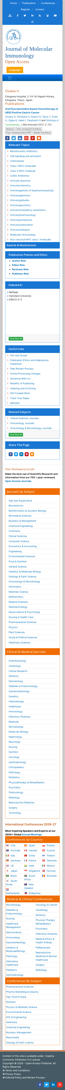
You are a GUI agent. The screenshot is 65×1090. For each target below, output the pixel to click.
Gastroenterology (16, 942)
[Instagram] (59, 1084)
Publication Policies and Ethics (28, 255)
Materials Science (18, 591)
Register (25, 9)
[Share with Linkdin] (21, 454)
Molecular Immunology (23, 234)
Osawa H (10, 116)
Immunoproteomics (21, 219)
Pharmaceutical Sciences (22, 622)
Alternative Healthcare (12, 963)
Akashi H (36, 116)
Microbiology (16, 726)
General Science (17, 566)
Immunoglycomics (20, 205)
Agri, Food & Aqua (16, 996)
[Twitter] (46, 1084)
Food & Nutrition (18, 561)
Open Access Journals (18, 481)
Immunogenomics (20, 195)
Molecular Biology (18, 731)
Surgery (13, 807)
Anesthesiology (17, 660)
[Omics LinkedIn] (32, 15)
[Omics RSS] (40, 15)
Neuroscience (13, 932)
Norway (51, 870)
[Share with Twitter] (16, 454)
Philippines (34, 893)
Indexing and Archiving (23, 388)
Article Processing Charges (25, 373)
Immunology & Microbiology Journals (31, 428)
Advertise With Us (20, 378)
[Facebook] (39, 1084)
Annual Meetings (32, 834)
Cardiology (15, 665)
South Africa (29, 877)
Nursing (13, 747)
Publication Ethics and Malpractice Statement (29, 362)
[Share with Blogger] (32, 454)
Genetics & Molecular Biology (25, 571)
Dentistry (14, 676)
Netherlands (13, 893)
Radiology (14, 797)
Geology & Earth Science (22, 576)
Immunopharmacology (23, 215)
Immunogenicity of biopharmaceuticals (32, 190)
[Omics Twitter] (25, 15)
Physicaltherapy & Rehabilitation (26, 782)
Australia (15, 850)
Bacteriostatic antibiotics (24, 151)
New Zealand (29, 886)
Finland (50, 855)
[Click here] (10, 15)
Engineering (15, 551)
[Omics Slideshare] (47, 15)
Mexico (50, 865)
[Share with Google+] (26, 138)
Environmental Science (18, 1012)
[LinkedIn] (53, 1084)
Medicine (14, 721)
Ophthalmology (17, 762)
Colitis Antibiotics (20, 175)
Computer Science (19, 541)
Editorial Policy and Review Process (25, 1077)
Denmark (51, 860)
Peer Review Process (22, 368)
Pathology (14, 772)
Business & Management (22, 520)
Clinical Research (18, 671)
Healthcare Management (13, 925)
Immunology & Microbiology (24, 581)
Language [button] (14, 69)
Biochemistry (16, 505)
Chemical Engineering (21, 526)
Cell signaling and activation (25, 156)
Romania (51, 875)
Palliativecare (43, 947)
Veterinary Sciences (19, 642)
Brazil (13, 875)
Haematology (16, 701)
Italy (12, 855)
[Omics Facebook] (17, 15)
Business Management (18, 1032)
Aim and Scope (18, 355)
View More (15, 338)
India (31, 865)
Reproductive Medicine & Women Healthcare (46, 956)
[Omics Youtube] (55, 15)
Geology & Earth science (20, 1042)
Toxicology (15, 812)
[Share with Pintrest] (27, 454)
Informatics (15, 586)
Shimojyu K (52, 120)
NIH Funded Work (20, 393)
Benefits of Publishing (22, 383)
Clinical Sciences (18, 536)
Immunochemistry (20, 185)
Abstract (10, 129)
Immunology (16, 711)
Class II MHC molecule (22, 170)
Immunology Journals (22, 423)
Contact (39, 9)
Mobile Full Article (42, 132)
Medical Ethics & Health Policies (45, 940)
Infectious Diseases (19, 716)
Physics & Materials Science (21, 1007)
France (32, 860)
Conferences (48, 3)
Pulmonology (16, 792)
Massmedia (12, 1037)
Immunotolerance (20, 229)
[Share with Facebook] (11, 454)
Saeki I (22, 120)
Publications (29, 3)
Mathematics (16, 596)
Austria (50, 850)
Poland (50, 845)
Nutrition (13, 751)
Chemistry (14, 530)
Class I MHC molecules (23, 165)
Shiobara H (23, 116)
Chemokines (17, 160)
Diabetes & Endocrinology (23, 686)
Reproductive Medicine (21, 802)
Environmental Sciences (22, 556)
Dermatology (16, 681)
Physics (13, 627)
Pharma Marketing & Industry (22, 991)
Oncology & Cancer (46, 904)
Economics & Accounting (23, 546)
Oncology (14, 757)
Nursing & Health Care (21, 617)
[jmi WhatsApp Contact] (32, 22)
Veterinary (11, 1022)
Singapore (34, 870)
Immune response (20, 180)
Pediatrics (14, 777)
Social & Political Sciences (23, 637)
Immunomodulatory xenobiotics (28, 210)
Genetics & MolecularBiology (15, 949)
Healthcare (15, 706)
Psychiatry (14, 787)
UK (12, 865)
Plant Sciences (17, 632)
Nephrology (15, 736)
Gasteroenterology (19, 691)
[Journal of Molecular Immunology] (13, 36)
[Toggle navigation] (9, 77)
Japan (13, 870)
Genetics (13, 696)
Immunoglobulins (19, 200)
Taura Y (46, 116)
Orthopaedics (16, 767)
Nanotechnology (18, 606)
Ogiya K (12, 120)
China (31, 855)
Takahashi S (34, 120)
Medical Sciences (18, 601)
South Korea (11, 882)
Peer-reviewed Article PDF (18, 132)
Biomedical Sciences (20, 515)
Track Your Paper (19, 398)
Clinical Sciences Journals (24, 418)
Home (13, 3)
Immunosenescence (21, 224)
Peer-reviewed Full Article (29, 129)
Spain (31, 845)
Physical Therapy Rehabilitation (45, 922)
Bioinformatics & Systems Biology (27, 510)
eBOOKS (15, 403)
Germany (15, 860)
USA (13, 845)
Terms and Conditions (17, 1070)
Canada (32, 850)
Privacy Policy (13, 1074)
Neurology (14, 741)
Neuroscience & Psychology (24, 612)
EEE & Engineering (16, 1017)
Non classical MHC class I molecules (30, 239)
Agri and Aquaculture (20, 500)
